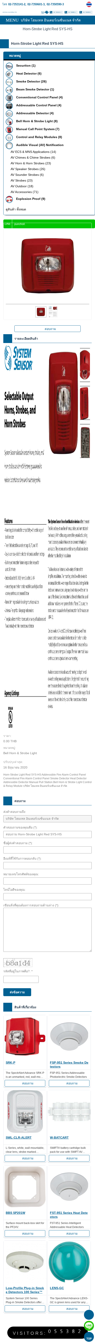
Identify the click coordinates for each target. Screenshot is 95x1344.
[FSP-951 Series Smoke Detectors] (69, 1037)
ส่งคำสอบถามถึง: (14, 812)
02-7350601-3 (36, 4)
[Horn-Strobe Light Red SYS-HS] (89, 4)
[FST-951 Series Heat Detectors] (69, 1187)
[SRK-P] (25, 1037)
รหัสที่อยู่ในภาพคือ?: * (17, 971)
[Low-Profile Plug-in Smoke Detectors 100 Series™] (25, 1263)
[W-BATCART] (69, 1112)
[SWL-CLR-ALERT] (25, 1112)
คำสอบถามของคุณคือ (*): (20, 827)
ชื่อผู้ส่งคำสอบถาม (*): (18, 843)
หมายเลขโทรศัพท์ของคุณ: (21, 874)
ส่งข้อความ (17, 992)
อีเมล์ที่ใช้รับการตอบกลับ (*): (22, 858)
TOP (89, 1338)
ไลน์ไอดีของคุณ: (14, 889)
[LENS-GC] (69, 1263)
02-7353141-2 (16, 4)
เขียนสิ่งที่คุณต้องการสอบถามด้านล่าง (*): (31, 905)
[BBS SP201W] (25, 1187)
